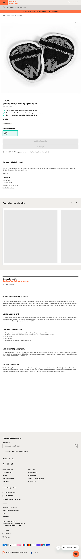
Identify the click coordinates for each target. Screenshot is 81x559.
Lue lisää (5, 173)
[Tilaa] (75, 445)
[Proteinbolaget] (13, 2)
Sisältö (14, 162)
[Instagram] (8, 464)
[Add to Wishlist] (76, 22)
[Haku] (4, 7)
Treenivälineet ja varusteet (14, 15)
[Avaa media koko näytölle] (40, 58)
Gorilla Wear (7, 101)
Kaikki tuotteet (7, 183)
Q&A (21, 162)
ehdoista (24, 452)
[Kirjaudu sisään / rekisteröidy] (69, 2)
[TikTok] (12, 464)
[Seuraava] (76, 203)
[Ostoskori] (77, 2)
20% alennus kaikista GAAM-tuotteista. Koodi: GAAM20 (40, 11)
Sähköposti (6, 442)
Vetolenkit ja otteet (8, 188)
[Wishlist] (73, 2)
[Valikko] (4, 2)
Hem (4, 15)
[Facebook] (4, 464)
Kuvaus (6, 162)
